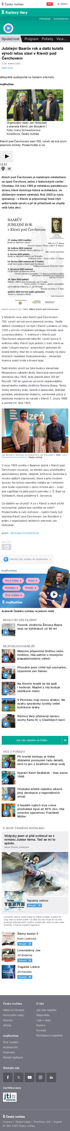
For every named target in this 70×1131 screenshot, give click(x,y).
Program (44, 19)
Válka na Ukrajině (13, 1010)
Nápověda (42, 1015)
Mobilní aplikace (13, 1057)
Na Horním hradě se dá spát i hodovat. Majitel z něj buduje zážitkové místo (38, 687)
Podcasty (9, 1052)
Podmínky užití (42, 1122)
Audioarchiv (61, 19)
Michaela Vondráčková (24, 533)
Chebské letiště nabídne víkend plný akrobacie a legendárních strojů (39, 792)
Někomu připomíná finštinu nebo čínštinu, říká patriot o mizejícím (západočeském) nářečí (40, 654)
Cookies (7, 1122)
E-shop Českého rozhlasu (24, 828)
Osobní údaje (23, 1122)
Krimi (31, 580)
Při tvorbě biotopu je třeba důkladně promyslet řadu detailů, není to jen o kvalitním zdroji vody (41, 760)
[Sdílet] (9, 169)
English (58, 1122)
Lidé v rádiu (43, 1020)
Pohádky (10, 588)
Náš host (7, 68)
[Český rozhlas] (12, 4)
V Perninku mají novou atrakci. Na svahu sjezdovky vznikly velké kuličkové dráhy (41, 703)
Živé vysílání (12, 595)
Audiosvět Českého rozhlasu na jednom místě (28, 611)
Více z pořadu (14, 751)
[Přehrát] (6, 156)
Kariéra (40, 1025)
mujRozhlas (9, 570)
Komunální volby (13, 1015)
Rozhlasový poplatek (49, 1035)
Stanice (8, 1020)
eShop (7, 1025)
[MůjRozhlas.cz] (7, 84)
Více (62, 39)
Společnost (11, 39)
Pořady (47, 39)
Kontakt (41, 1030)
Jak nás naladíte (46, 1010)
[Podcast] (3, 169)
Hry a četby (12, 580)
